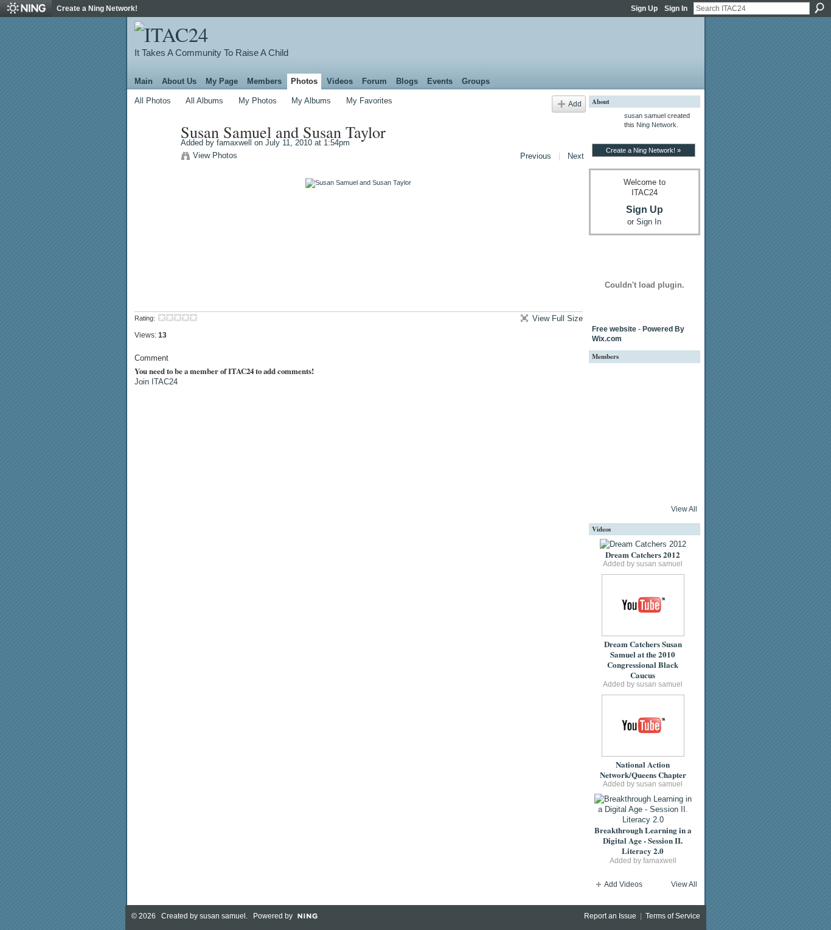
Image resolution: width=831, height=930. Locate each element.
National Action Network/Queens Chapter (643, 769)
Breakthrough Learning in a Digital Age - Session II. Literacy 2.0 (643, 840)
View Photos (215, 155)
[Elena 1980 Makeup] (674, 448)
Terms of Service (672, 916)
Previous (535, 156)
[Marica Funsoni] (608, 448)
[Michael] (608, 416)
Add (575, 104)
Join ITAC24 (156, 381)
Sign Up (644, 8)
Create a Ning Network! (97, 8)
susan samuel (645, 115)
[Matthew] (641, 416)
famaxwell (234, 142)
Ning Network (656, 124)
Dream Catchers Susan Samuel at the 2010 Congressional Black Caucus (643, 659)
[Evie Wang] (674, 481)
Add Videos (623, 884)
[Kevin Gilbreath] (674, 416)
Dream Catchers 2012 (642, 554)
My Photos (257, 100)
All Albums (204, 100)
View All (684, 509)
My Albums (311, 100)
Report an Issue (610, 916)
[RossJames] (641, 383)
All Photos (152, 100)
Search (819, 7)
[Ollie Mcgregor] (608, 481)
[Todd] (674, 383)
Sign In (675, 8)
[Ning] (26, 8)
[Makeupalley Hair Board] (641, 448)
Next (576, 156)
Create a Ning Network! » (643, 150)
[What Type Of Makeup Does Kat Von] (641, 481)
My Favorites (369, 100)
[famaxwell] (153, 157)
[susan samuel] (608, 383)
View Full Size (557, 318)
